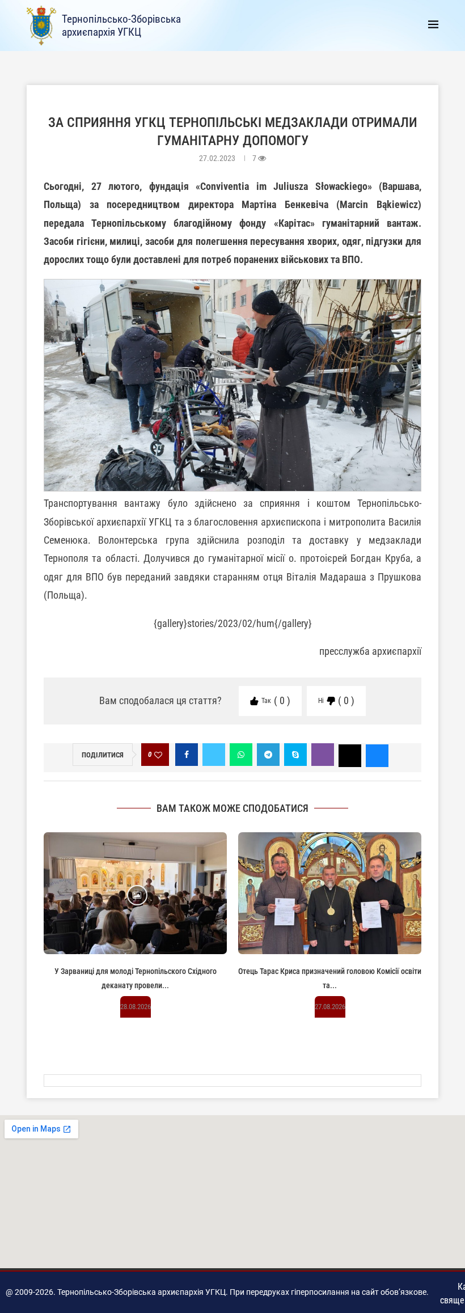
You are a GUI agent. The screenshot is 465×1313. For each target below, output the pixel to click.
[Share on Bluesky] (377, 754)
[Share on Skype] (295, 754)
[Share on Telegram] (268, 754)
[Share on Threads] (350, 754)
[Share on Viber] (322, 754)
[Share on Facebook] (186, 754)
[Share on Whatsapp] (241, 754)
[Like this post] (158, 754)
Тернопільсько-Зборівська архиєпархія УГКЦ (121, 25)
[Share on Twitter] (213, 754)
